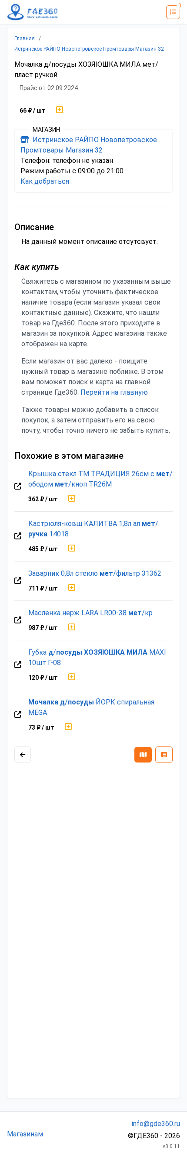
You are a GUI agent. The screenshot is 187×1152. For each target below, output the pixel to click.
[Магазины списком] (164, 754)
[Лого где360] (32, 12)
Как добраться (44, 181)
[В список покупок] (59, 110)
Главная (24, 39)
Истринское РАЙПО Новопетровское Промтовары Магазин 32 (89, 49)
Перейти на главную (114, 392)
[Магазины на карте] (143, 755)
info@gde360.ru (156, 1124)
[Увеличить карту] (22, 754)
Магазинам (25, 1134)
